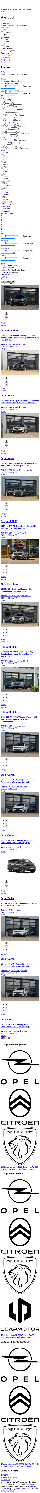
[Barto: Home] (14, 7)
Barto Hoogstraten (10, 265)
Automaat (6, 55)
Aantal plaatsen (7, 213)
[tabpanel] (20, 297)
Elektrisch (6, 46)
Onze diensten (12, 9)
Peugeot (6, 37)
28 (9, 1038)
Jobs (8, 1480)
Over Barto (22, 9)
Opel (5, 35)
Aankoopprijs (6, 81)
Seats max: (27, 236)
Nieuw (11, 25)
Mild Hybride (8, 49)
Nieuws (4, 1480)
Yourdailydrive (8, 1491)
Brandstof (4, 39)
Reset (5, 62)
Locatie (3, 263)
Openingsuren (28, 1169)
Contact (29, 9)
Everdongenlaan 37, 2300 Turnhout (15, 1335)
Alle (4, 25)
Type (3, 98)
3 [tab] (6, 319)
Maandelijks (15, 81)
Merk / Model (6, 27)
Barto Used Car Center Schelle (14, 270)
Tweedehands (21, 25)
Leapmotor (7, 32)
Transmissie (5, 53)
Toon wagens (7, 274)
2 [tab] (6, 316)
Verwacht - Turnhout (10, 272)
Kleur (3, 150)
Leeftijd (3, 256)
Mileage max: (28, 243)
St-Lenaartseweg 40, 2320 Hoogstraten (17, 1167)
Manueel (6, 58)
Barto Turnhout (8, 268)
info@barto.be (16, 1169)
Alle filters (5, 60)
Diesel (5, 44)
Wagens (4, 9)
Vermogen (5, 248)
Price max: (27, 86)
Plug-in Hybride (9, 51)
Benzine (6, 41)
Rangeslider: (28, 251)
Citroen (6, 30)
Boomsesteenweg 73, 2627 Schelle (15, 1464)
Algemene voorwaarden (21, 1489)
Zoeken (6, 23)
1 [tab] (6, 313)
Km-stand (4, 241)
